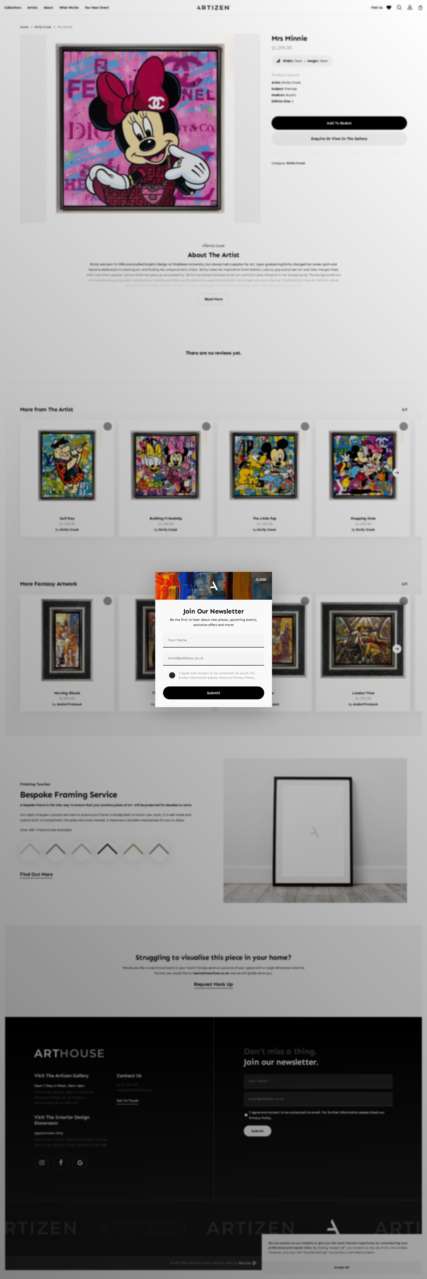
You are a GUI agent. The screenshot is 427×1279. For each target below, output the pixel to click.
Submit (213, 693)
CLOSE (261, 579)
